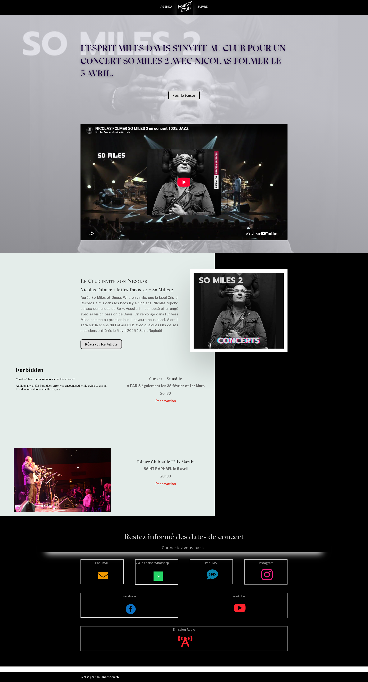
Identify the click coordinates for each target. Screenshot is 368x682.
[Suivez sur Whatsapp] (158, 576)
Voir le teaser (184, 95)
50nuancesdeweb (107, 677)
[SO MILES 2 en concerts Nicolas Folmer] (239, 348)
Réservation (165, 401)
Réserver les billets (101, 344)
